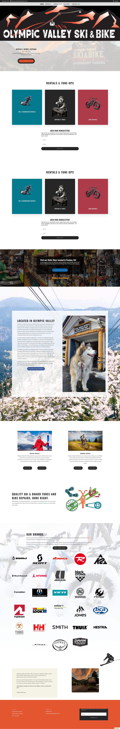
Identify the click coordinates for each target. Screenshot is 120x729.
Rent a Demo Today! (60, 548)
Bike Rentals (93, 120)
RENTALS (19, 49)
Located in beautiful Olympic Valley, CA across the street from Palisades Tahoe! (26, 53)
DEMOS (26, 49)
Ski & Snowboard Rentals (27, 112)
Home (42, 4)
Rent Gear (26, 61)
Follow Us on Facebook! (36, 368)
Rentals (48, 4)
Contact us (45, 503)
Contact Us (76, 4)
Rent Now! (27, 468)
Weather (66, 4)
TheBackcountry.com (60, 270)
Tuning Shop (58, 4)
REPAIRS (33, 49)
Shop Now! (42, 468)
